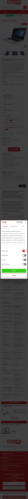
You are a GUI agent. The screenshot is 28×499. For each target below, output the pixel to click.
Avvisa (14, 275)
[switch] (24, 255)
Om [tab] (23, 226)
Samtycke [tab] (5, 226)
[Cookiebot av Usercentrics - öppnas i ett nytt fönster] (17, 222)
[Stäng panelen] (25, 222)
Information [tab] (14, 226)
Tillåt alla (14, 270)
